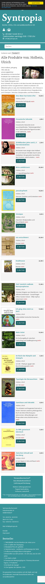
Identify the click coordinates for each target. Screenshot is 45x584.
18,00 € (41, 96)
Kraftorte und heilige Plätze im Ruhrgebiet (18, 551)
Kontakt (5, 531)
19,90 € (41, 309)
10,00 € (41, 332)
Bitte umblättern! (23, 167)
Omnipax (19, 214)
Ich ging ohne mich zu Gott (24, 310)
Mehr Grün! (20, 332)
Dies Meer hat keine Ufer (26, 96)
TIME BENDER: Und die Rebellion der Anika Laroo (20, 542)
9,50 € (41, 403)
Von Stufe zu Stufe (10, 558)
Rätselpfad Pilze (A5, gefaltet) (14, 547)
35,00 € (41, 167)
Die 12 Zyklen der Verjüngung (14, 545)
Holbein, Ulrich (20, 99)
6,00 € (41, 453)
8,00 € (41, 214)
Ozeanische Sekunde (24, 119)
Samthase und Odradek (25, 402)
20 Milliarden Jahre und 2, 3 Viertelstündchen (26, 143)
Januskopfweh (21, 191)
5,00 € (41, 356)
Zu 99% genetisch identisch (23, 431)
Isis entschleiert (22, 237)
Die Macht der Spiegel (12, 565)
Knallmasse (20, 261)
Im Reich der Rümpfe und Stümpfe (26, 357)
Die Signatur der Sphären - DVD (15, 567)
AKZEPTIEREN (36, 3)
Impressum (6, 533)
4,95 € (41, 119)
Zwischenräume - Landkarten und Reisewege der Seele (22, 549)
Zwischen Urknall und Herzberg (24, 454)
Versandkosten (7, 574)
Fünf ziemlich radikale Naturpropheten (24, 285)
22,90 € (41, 261)
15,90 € (41, 284)
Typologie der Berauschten (26, 379)
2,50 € (41, 143)
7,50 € (41, 379)
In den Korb (20, 105)
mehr (32, 101)
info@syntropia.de (11, 39)
